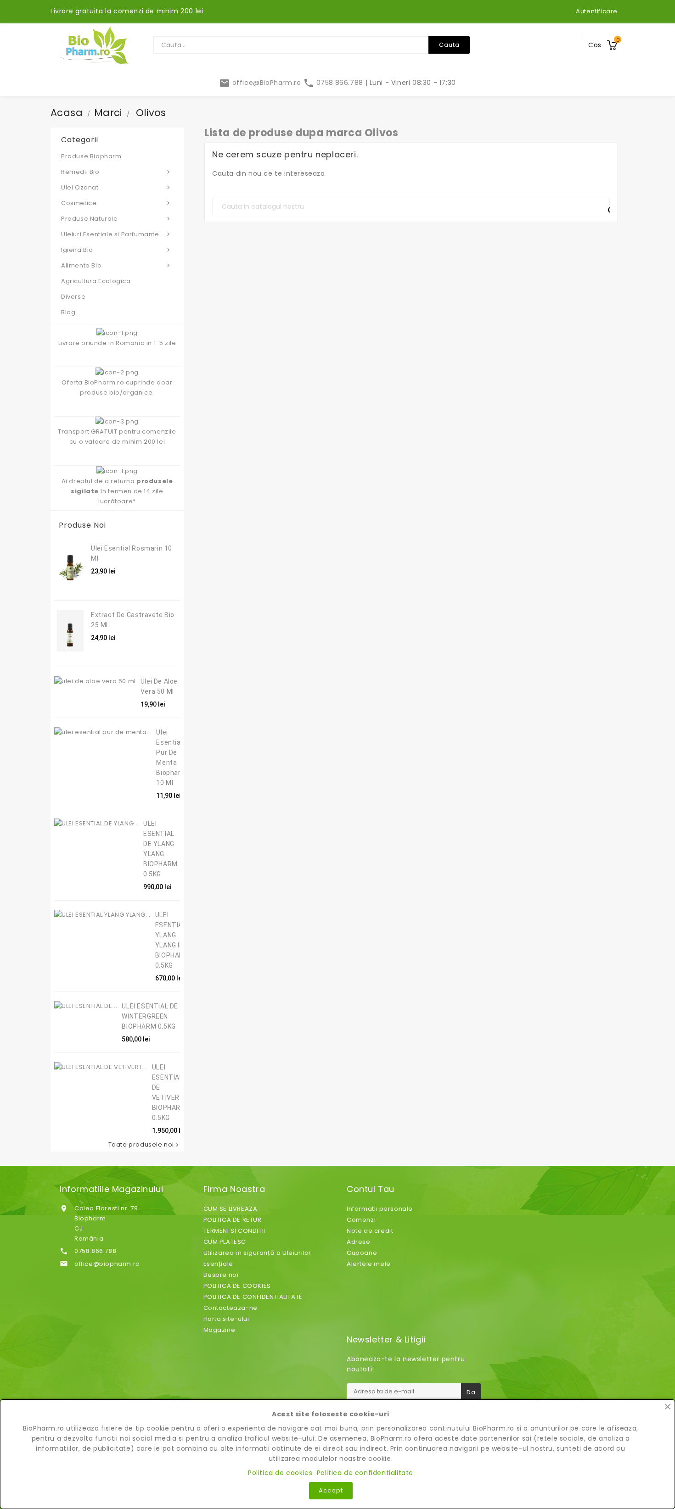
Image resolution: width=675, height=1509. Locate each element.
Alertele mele (369, 1263)
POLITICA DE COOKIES (237, 1285)
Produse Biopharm (91, 156)
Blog (68, 312)
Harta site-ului (226, 1318)
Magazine (219, 1329)
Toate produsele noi (144, 1144)
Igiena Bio (116, 249)
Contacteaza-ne (230, 1307)
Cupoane (362, 1252)
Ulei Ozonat (116, 187)
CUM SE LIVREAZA (230, 1208)
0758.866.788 (334, 82)
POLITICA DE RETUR (232, 1219)
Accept (331, 1490)
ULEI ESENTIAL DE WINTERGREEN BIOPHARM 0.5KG (150, 1016)
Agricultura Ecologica (96, 281)
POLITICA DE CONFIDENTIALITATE (253, 1296)
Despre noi (221, 1274)
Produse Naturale (116, 218)
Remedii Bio (116, 171)
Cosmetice (116, 203)
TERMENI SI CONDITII (234, 1230)
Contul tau (370, 1189)
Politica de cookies (280, 1472)
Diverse (73, 296)
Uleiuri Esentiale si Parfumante (116, 234)
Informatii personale (380, 1208)
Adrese (359, 1241)
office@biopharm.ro (107, 1263)
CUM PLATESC (225, 1241)
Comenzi (361, 1219)
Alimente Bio (116, 265)
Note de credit (370, 1230)
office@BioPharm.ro (261, 82)
